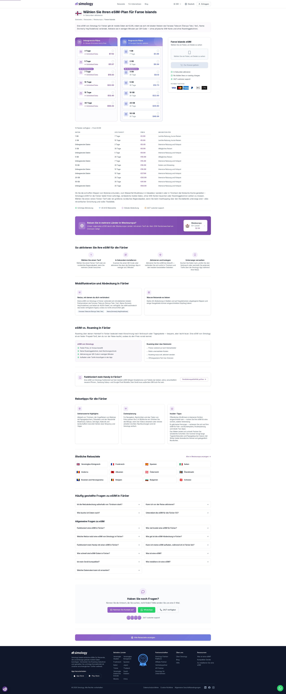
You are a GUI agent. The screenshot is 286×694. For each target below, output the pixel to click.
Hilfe (178, 663)
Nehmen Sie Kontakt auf (123, 610)
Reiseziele (121, 4)
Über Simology (181, 656)
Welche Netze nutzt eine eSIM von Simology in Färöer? (100, 536)
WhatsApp (148, 610)
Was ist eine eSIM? (154, 553)
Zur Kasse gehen (191, 65)
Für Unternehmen (134, 4)
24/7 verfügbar (169, 610)
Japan (125, 665)
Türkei (115, 668)
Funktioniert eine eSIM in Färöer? (91, 528)
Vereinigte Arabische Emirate (117, 673)
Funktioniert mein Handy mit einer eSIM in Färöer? (98, 545)
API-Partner (159, 668)
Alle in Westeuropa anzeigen (197, 456)
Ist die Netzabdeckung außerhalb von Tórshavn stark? (99, 504)
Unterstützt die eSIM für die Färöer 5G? (162, 513)
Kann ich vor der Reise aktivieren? (160, 504)
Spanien (126, 662)
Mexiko (116, 679)
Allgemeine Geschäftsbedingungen (188, 687)
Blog (146, 4)
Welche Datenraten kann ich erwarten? (93, 570)
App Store (80, 676)
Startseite (78, 19)
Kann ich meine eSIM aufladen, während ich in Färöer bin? (170, 545)
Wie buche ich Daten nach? (88, 513)
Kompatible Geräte (204, 660)
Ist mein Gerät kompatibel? (88, 562)
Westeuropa (98, 19)
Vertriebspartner (161, 665)
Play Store (95, 676)
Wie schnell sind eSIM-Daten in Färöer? (93, 553)
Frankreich (117, 662)
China (125, 679)
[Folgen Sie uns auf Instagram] (213, 687)
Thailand (126, 668)
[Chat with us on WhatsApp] (280, 688)
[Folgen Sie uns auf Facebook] (209, 687)
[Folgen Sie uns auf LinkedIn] (205, 687)
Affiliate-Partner (161, 662)
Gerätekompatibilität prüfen (193, 379)
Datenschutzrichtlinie (151, 687)
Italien (115, 665)
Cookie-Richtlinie (166, 687)
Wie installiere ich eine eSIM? (158, 562)
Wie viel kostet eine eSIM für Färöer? (161, 528)
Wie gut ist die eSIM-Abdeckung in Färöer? (164, 536)
